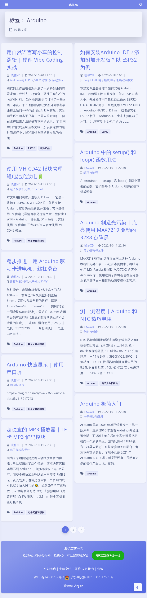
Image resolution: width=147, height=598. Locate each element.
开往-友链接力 (84, 569)
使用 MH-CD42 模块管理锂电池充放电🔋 (35, 172)
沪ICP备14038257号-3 (49, 577)
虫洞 (100, 569)
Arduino (18, 148)
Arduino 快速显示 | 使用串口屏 (35, 368)
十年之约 (65, 569)
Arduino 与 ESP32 (21, 80)
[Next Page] (81, 529)
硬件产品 (45, 148)
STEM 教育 (41, 80)
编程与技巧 (56, 80)
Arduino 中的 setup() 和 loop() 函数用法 (108, 156)
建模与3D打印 (19, 281)
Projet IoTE (90, 80)
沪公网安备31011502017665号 (92, 577)
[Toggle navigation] (140, 5)
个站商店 (50, 569)
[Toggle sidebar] (6, 5)
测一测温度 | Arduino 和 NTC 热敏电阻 (108, 315)
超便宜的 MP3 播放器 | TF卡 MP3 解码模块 (37, 433)
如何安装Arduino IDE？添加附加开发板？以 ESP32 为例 (110, 60)
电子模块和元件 (108, 80)
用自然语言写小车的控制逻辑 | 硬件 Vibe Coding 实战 (35, 60)
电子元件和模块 (36, 240)
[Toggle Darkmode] (138, 587)
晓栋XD (73, 5)
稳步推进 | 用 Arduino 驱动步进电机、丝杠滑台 (36, 265)
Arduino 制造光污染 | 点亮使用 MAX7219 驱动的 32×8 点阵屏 (108, 230)
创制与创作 (90, 331)
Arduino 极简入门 (100, 403)
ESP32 (31, 148)
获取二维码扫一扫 (108, 555)
